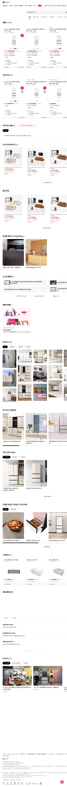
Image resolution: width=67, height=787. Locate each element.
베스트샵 (30, 5)
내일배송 (6, 57)
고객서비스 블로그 (12, 779)
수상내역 (26, 663)
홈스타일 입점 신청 (6, 755)
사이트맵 (4, 754)
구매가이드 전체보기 (47, 496)
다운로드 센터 (23, 296)
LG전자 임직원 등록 (51, 754)
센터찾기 (6, 617)
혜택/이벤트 (21, 5)
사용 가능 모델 (7, 584)
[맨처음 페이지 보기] (26, 651)
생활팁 (5, 509)
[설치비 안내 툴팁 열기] (12, 172)
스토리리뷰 (20, 346)
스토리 (26, 5)
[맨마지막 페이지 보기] (41, 651)
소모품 (52, 17)
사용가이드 (23, 457)
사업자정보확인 (25, 772)
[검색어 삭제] (66, 12)
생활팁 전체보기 (47, 546)
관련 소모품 (6, 67)
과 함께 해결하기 (27, 125)
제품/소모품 (5, 5)
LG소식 (65, 17)
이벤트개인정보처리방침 (31, 754)
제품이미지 (12, 346)
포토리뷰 (28, 346)
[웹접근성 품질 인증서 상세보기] (40, 783)
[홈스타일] (39, 6)
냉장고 (5, 130)
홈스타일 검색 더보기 (47, 228)
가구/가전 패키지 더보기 (47, 182)
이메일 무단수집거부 (15, 754)
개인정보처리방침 (22, 754)
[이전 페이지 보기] (28, 651)
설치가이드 (15, 457)
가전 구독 (11, 5)
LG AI (34, 5)
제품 (36, 17)
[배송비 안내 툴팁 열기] (7, 172)
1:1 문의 (58, 296)
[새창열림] (46, 5)
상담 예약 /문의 (40, 296)
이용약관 (8, 754)
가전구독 (44, 17)
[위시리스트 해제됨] (18, 67)
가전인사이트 (13, 509)
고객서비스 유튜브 (6, 779)
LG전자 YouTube (16, 663)
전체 (30, 17)
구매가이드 (6, 457)
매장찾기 (14, 617)
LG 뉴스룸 (6, 663)
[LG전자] (6, 2)
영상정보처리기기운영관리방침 (41, 754)
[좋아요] (13, 157)
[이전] (29, 101)
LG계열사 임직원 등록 (59, 754)
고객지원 (15, 5)
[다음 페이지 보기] (38, 651)
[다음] (22, 49)
